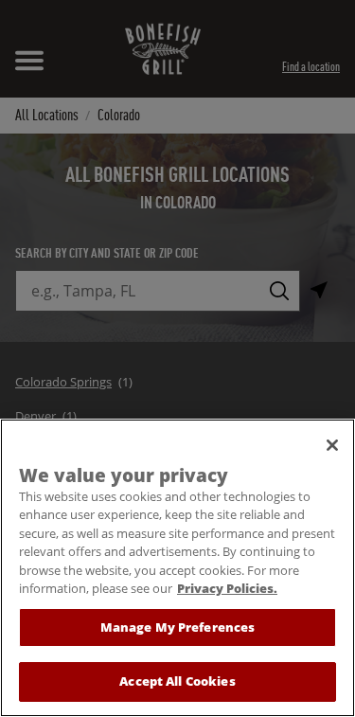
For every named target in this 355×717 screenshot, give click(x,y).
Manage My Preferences (178, 627)
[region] (177, 568)
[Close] (332, 445)
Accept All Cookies (177, 681)
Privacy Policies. (227, 588)
